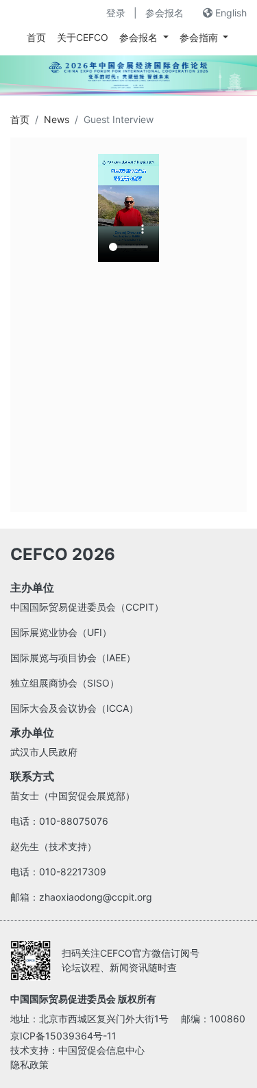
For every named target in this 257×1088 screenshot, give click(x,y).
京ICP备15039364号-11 (63, 1035)
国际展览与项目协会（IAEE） (73, 657)
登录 (115, 12)
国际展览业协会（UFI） (61, 632)
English (229, 12)
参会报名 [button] (139, 37)
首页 (36, 37)
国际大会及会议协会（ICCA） (74, 708)
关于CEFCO (82, 37)
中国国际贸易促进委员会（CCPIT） (87, 607)
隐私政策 (29, 1064)
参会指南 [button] (200, 37)
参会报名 (164, 12)
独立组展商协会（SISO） (64, 683)
